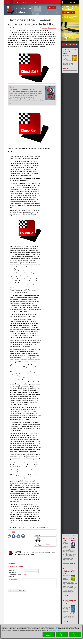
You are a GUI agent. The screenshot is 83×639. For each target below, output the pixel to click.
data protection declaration (55, 630)
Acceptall (75, 634)
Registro (24, 574)
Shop (8, 2)
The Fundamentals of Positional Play (69, 570)
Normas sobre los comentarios (16, 566)
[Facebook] (13, 536)
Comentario (11, 576)
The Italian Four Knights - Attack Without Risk (70, 602)
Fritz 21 (12, 87)
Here (56, 628)
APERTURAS (27, 2)
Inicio (17, 2)
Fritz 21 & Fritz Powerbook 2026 (70, 539)
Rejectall (61, 634)
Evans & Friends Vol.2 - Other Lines (69, 51)
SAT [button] (36, 2)
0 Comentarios (52, 28)
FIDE (13, 532)
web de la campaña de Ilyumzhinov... (37, 527)
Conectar (71, 2)
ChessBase (18, 551)
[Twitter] (18, 536)
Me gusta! (44, 28)
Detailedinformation (48, 634)
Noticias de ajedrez (23, 10)
